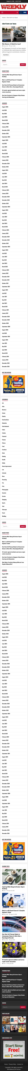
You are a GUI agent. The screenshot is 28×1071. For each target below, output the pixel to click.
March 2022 (5, 266)
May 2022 (4, 260)
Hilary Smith (5, 46)
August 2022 (5, 250)
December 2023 (6, 197)
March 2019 (5, 353)
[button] (2, 12)
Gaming (4, 456)
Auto (5, 40)
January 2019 (5, 360)
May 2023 (4, 220)
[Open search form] (17, 12)
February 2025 (5, 157)
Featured (4, 436)
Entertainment (5, 426)
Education (4, 423)
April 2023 (4, 223)
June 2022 (4, 256)
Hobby (3, 463)
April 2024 (4, 183)
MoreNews (10, 1069)
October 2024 (5, 167)
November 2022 (6, 240)
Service (4, 496)
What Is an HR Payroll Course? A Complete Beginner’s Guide (13, 911)
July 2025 (4, 143)
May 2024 (4, 180)
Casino (3, 413)
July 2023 (4, 213)
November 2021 (5, 280)
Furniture (4, 449)
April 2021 (4, 303)
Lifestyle (4, 473)
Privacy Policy (12, 1064)
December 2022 (6, 237)
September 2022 (6, 246)
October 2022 (5, 243)
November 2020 (6, 320)
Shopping (4, 499)
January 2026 (5, 127)
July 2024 (4, 173)
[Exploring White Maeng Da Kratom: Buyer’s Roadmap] (14, 877)
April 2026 (4, 117)
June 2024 (4, 177)
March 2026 (5, 120)
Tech (3, 506)
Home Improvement (6, 466)
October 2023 (5, 203)
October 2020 (5, 323)
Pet (3, 483)
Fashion (4, 433)
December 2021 (5, 276)
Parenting (4, 479)
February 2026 (5, 123)
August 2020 (5, 330)
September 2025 (6, 137)
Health (3, 459)
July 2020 (4, 333)
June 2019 (4, 343)
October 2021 (5, 283)
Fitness (4, 443)
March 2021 (4, 306)
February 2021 (5, 310)
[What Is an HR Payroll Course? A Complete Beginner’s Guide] (14, 901)
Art (3, 403)
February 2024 (5, 190)
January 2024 (5, 193)
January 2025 (5, 160)
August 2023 (5, 210)
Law (3, 469)
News (3, 476)
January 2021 (5, 313)
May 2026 (4, 113)
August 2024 (5, 170)
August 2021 (5, 290)
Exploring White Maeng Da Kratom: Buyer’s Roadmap (13, 888)
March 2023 (5, 227)
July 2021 (4, 293)
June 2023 (4, 217)
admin (4, 890)
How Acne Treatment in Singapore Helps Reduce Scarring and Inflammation (13, 96)
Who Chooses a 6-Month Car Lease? (14, 34)
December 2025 (6, 130)
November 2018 (5, 366)
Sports (3, 503)
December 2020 (6, 316)
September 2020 (6, 326)
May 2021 (4, 300)
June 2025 (4, 147)
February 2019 (5, 356)
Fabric (3, 430)
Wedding (4, 516)
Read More (6, 55)
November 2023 (6, 200)
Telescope (4, 509)
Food (3, 446)
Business (4, 410)
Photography (5, 489)
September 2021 (6, 286)
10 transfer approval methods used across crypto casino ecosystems (13, 960)
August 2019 (5, 340)
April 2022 (4, 263)
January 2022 (5, 273)
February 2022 (5, 270)
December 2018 (5, 363)
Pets (3, 486)
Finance (4, 440)
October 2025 (5, 133)
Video (24, 12)
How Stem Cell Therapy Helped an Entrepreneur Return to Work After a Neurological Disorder (13, 86)
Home (6, 1064)
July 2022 (4, 253)
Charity (4, 416)
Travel (3, 513)
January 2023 (5, 233)
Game (3, 453)
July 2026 (4, 110)
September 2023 (6, 207)
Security (4, 493)
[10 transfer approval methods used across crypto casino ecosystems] (14, 950)
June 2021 (4, 296)
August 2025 (5, 140)
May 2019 (4, 346)
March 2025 (5, 153)
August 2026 (5, 107)
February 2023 (5, 230)
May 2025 (4, 150)
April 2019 (4, 350)
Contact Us (20, 1064)
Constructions (5, 420)
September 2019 (6, 336)
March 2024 (5, 187)
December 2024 (6, 163)
